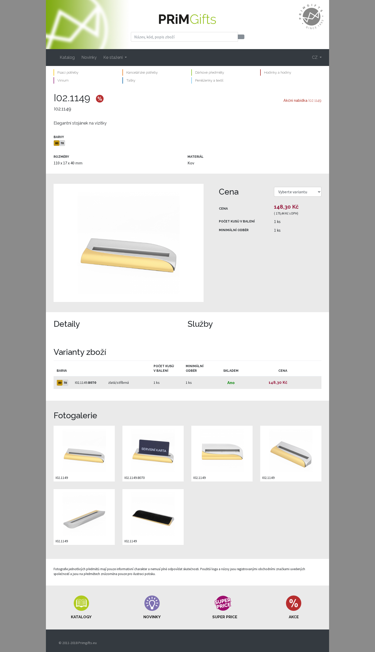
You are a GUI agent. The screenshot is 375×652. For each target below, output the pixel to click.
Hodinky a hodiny (277, 72)
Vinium (63, 80)
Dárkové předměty (209, 72)
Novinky (89, 57)
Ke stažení (113, 57)
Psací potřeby (67, 72)
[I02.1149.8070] (153, 450)
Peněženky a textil (209, 80)
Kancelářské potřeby (142, 72)
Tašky (130, 80)
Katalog (67, 57)
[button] (81, 607)
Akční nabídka (295, 100)
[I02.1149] (128, 243)
